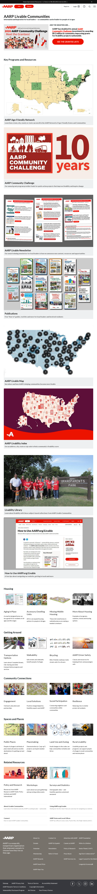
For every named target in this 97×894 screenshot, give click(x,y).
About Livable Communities (13, 806)
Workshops (32, 785)
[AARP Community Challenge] (48, 153)
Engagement (10, 701)
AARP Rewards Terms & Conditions (14, 887)
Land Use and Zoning (59, 742)
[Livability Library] (48, 480)
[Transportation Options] (14, 643)
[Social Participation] (60, 689)
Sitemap (5, 883)
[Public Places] (14, 730)
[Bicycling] (60, 643)
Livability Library (13, 510)
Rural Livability (79, 742)
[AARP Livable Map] (48, 351)
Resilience (77, 701)
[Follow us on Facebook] (72, 883)
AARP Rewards (38, 859)
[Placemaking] (37, 730)
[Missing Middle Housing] (60, 599)
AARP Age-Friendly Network (20, 119)
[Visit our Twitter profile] (79, 883)
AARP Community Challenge (67, 30)
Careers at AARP (69, 843)
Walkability (32, 655)
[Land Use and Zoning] (60, 730)
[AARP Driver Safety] (83, 643)
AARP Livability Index (16, 443)
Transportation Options (11, 656)
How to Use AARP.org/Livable (20, 573)
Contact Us (52, 838)
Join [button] (19, 6)
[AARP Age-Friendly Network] (48, 90)
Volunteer (36, 848)
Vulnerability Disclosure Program (13, 890)
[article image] (26, 49)
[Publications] (48, 284)
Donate (35, 843)
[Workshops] (37, 773)
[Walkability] (37, 643)
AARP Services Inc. (70, 859)
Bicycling (54, 655)
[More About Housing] (83, 599)
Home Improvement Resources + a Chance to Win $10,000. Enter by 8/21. (45, 2)
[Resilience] (83, 689)
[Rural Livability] (83, 730)
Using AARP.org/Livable (58, 806)
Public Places (10, 742)
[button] (89, 6)
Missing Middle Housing (57, 613)
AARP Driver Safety (82, 655)
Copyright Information (36, 887)
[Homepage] (7, 6)
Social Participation (58, 701)
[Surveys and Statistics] (60, 773)
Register (66, 6)
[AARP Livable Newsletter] (48, 221)
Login (75, 6)
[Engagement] (14, 689)
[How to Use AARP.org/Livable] (48, 544)
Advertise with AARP (70, 838)
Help (84, 6)
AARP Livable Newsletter (18, 250)
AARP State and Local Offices (60, 818)
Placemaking (32, 742)
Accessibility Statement (49, 883)
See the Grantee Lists (68, 42)
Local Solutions (34, 701)
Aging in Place (10, 611)
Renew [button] (29, 6)
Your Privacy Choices (46, 890)
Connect (7, 818)
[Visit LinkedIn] (91, 883)
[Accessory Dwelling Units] (37, 599)
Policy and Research (13, 785)
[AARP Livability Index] (48, 414)
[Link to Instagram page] (85, 883)
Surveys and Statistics (60, 785)
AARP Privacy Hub (18, 883)
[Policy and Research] (14, 773)
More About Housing (82, 611)
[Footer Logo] (14, 837)
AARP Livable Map (14, 381)
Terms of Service (33, 883)
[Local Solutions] (37, 689)
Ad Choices (31, 890)
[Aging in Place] (14, 599)
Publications (11, 313)
